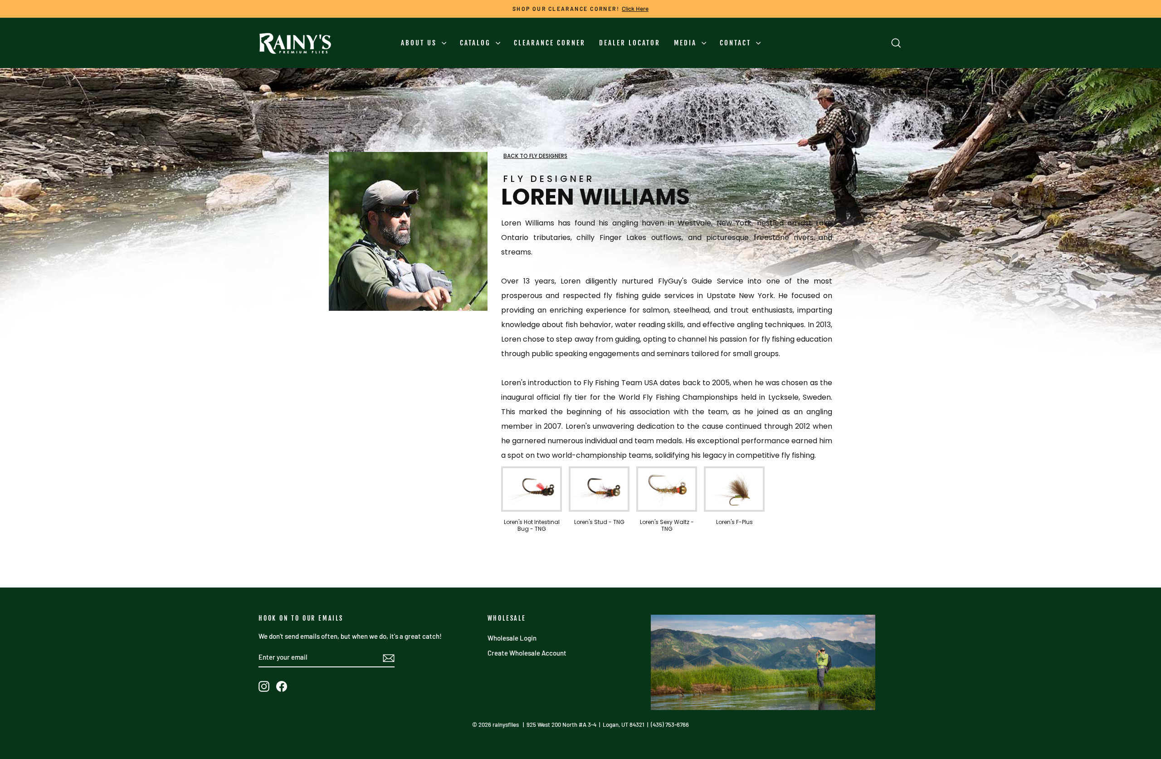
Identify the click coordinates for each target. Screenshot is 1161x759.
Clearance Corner (549, 43)
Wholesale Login (512, 638)
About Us (420, 43)
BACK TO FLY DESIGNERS (535, 156)
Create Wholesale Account (527, 653)
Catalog (476, 43)
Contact (737, 43)
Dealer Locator (629, 43)
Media (686, 43)
